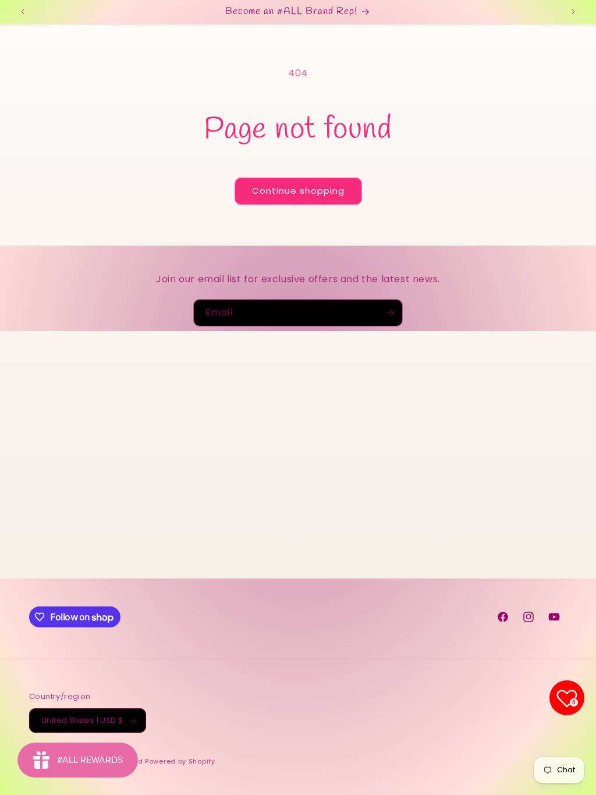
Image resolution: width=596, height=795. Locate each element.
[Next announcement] (573, 12)
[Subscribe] (389, 312)
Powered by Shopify (180, 761)
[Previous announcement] (23, 12)
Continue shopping (298, 190)
